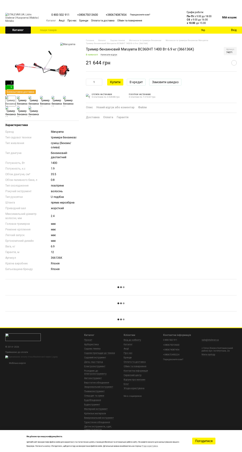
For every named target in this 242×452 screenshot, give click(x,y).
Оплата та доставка (102, 20)
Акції (62, 20)
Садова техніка (92, 348)
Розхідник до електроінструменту (95, 372)
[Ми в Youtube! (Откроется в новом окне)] (162, 20)
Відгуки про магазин (134, 379)
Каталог (51, 20)
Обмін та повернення (129, 20)
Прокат (88, 340)
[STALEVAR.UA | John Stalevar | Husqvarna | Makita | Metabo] (23, 337)
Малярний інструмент (96, 409)
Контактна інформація (136, 370)
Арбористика (91, 344)
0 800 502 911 (60, 14)
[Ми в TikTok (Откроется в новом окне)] (175, 20)
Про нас (72, 20)
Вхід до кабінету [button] (132, 340)
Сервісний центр (133, 375)
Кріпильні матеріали (95, 413)
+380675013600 (87, 14)
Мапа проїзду (208, 354)
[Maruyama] (67, 44)
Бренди (83, 20)
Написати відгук (109, 54)
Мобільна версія (17, 363)
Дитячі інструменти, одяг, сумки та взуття (98, 428)
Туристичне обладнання (97, 422)
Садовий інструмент (95, 357)
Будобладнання (92, 400)
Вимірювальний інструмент (99, 417)
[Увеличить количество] (99, 82)
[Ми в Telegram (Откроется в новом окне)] (171, 20)
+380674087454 (116, 14)
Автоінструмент (93, 378)
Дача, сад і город (93, 362)
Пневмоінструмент (94, 391)
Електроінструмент (94, 366)
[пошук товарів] (37, 30)
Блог (126, 384)
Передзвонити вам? (140, 14)
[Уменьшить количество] (88, 82)
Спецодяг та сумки (94, 395)
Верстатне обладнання (96, 382)
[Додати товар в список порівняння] (225, 63)
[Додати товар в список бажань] (234, 63)
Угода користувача (134, 388)
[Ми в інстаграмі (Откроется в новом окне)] (166, 20)
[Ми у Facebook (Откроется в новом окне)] (158, 20)
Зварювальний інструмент (98, 386)
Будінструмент (92, 404)
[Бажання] (221, 30)
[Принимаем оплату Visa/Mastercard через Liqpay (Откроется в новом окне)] (31, 357)
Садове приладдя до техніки (99, 353)
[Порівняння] (213, 30)
